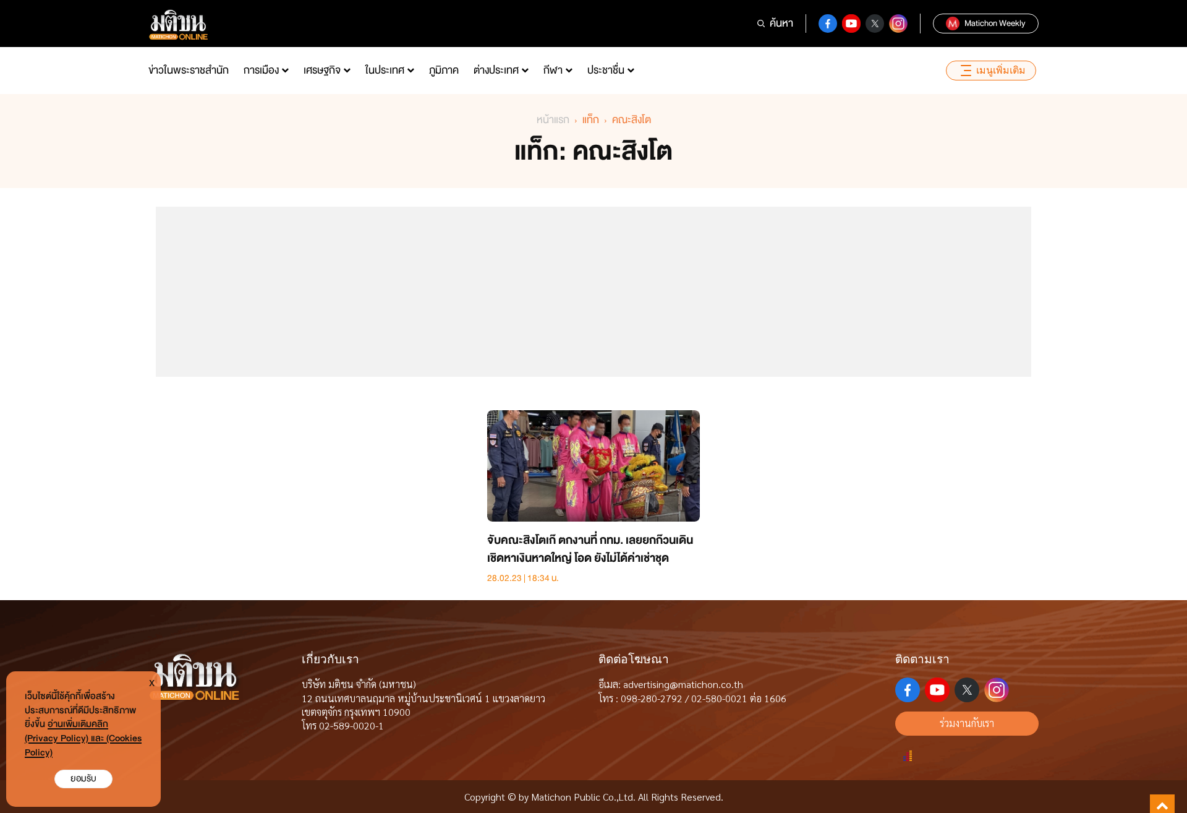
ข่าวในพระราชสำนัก (188, 70)
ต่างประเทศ (496, 70)
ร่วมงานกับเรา (967, 722)
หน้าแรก (553, 120)
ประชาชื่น (605, 70)
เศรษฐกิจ (322, 70)
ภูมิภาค (444, 70)
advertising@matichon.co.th (683, 684)
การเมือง (261, 70)
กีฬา (553, 70)
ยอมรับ (83, 778)
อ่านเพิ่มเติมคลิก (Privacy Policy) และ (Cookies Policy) (83, 738)
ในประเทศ (384, 70)
